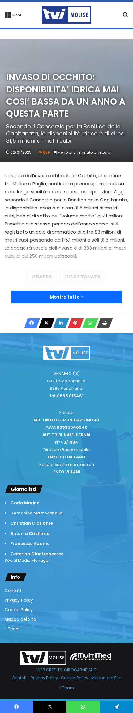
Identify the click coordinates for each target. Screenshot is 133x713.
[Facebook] (30, 323)
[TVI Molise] (66, 15)
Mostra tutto (65, 297)
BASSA (44, 276)
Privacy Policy (19, 600)
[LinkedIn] (59, 323)
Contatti (14, 591)
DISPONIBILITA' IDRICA (91, 290)
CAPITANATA (85, 276)
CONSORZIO (33, 290)
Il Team (12, 629)
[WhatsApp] (88, 323)
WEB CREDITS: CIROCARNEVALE (66, 670)
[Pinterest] (74, 323)
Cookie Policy (19, 610)
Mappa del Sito (20, 619)
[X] (45, 323)
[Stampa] (103, 323)
